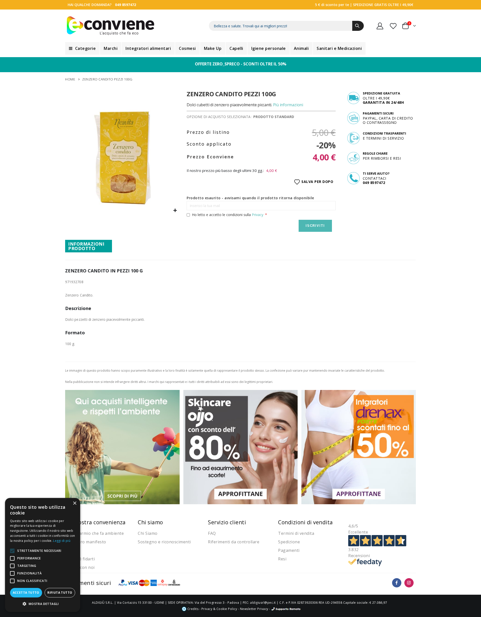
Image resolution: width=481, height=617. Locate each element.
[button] (175, 210)
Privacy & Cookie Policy (219, 609)
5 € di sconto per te (332, 4)
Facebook (396, 582)
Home (70, 79)
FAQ (212, 533)
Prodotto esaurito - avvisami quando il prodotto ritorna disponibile (250, 197)
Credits (192, 609)
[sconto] (240, 446)
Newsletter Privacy (254, 609)
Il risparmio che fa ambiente (96, 533)
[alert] (42, 555)
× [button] (74, 503)
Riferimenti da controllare (233, 542)
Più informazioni (288, 105)
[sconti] (358, 446)
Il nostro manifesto (87, 542)
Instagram (409, 582)
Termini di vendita (296, 533)
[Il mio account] (380, 26)
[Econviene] (110, 26)
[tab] (88, 246)
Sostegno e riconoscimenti (164, 542)
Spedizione (289, 542)
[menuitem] (82, 48)
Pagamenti (289, 550)
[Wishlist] (393, 26)
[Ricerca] (358, 26)
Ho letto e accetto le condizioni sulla (227, 214)
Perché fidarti (81, 559)
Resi (282, 559)
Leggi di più (61, 541)
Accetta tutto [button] (26, 592)
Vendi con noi (81, 567)
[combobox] (286, 26)
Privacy (257, 214)
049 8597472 (125, 4)
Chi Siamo (148, 533)
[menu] (240, 48)
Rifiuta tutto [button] (59, 592)
